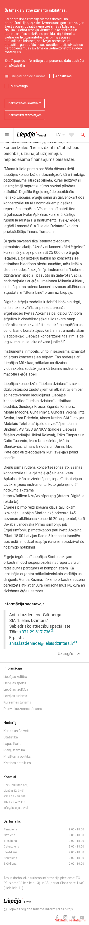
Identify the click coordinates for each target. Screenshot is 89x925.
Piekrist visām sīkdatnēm (24, 103)
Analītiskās (63, 76)
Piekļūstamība (14, 750)
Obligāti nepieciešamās (28, 76)
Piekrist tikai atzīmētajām (25, 115)
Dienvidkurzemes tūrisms (23, 709)
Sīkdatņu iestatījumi (70, 920)
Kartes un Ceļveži (16, 731)
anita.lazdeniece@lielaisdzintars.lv (43, 643)
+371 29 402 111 (15, 802)
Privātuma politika (17, 756)
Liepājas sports (15, 683)
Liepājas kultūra (15, 677)
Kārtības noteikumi (18, 763)
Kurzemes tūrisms (17, 702)
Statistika (11, 737)
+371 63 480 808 (15, 796)
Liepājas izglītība (16, 689)
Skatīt (9, 61)
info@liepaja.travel (16, 807)
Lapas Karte (12, 744)
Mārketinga (19, 86)
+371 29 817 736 (36, 631)
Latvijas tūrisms (15, 696)
